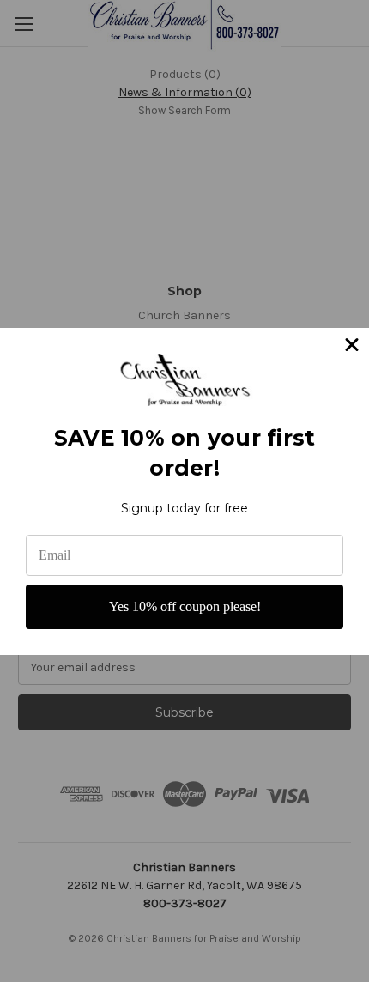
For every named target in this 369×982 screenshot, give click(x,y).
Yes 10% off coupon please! (185, 606)
